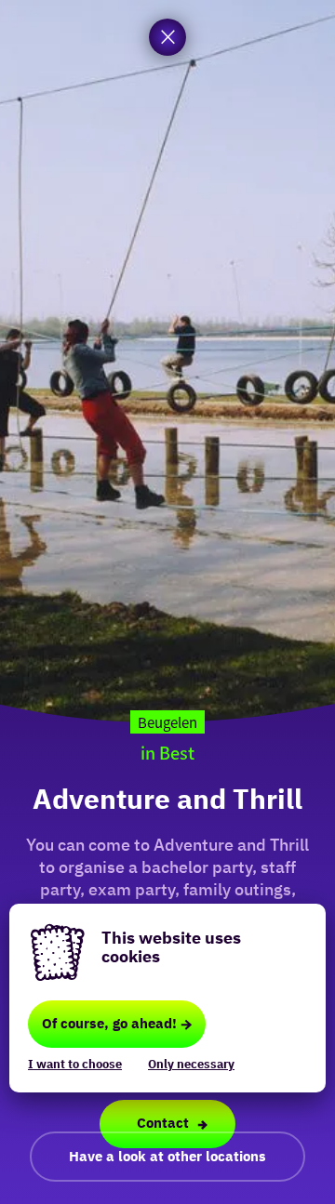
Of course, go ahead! (109, 1023)
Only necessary (191, 1064)
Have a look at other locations (167, 1156)
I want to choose (75, 1064)
